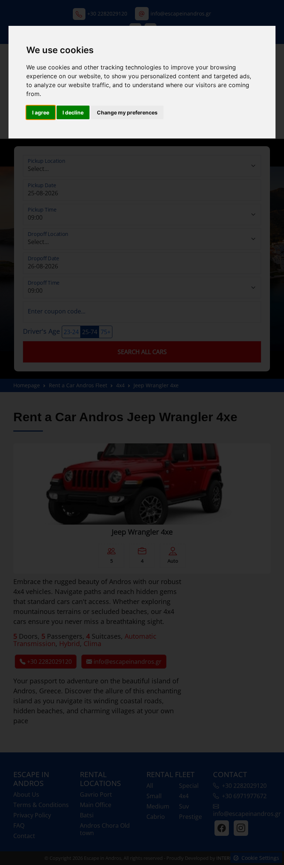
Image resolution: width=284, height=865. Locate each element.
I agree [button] (40, 112)
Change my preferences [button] (127, 112)
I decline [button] (73, 112)
